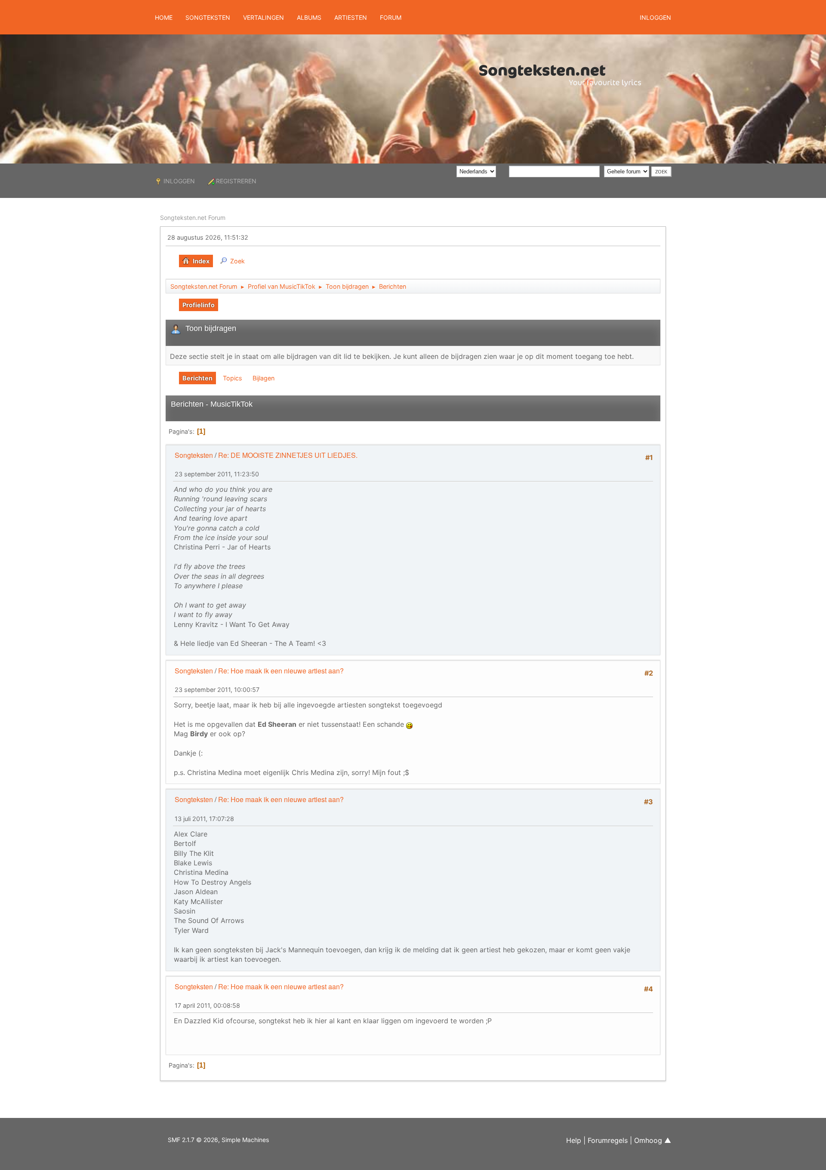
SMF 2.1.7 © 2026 (193, 1139)
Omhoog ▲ (652, 1140)
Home (164, 17)
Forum (390, 17)
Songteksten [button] (207, 17)
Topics (232, 378)
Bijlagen (263, 378)
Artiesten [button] (350, 17)
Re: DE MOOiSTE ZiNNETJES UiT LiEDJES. (288, 455)
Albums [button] (309, 17)
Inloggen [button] (655, 17)
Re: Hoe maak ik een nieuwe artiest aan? (281, 671)
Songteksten (194, 455)
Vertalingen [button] (263, 17)
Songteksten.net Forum (192, 217)
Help (573, 1140)
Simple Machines (245, 1139)
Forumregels (608, 1140)
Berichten (197, 378)
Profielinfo (198, 305)
